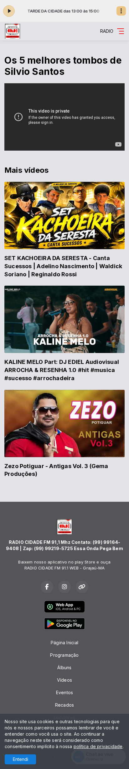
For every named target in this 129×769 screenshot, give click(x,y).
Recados (64, 705)
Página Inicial (64, 642)
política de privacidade (98, 746)
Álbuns (64, 667)
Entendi (20, 759)
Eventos (64, 692)
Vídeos (64, 680)
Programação (64, 655)
